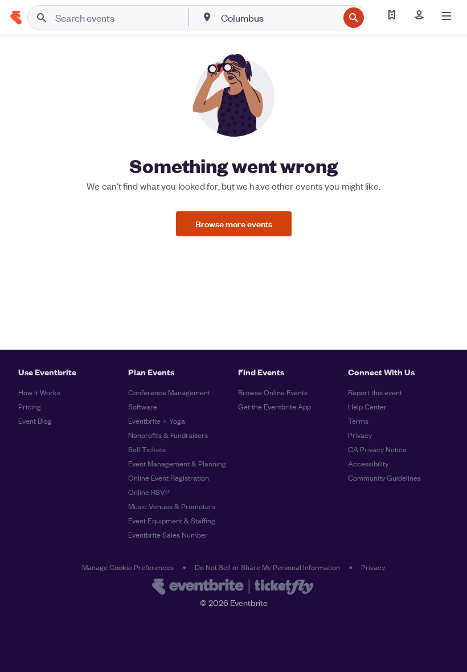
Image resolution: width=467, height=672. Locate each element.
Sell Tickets (147, 449)
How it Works (39, 392)
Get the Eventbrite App (274, 406)
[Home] (16, 17)
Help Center (367, 406)
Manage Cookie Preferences (128, 567)
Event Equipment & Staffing (171, 520)
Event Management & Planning (177, 463)
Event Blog (35, 420)
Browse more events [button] (233, 224)
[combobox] (278, 18)
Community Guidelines (384, 477)
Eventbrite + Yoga (156, 420)
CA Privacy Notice (377, 449)
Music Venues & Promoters (171, 506)
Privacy (360, 434)
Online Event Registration (168, 477)
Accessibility (368, 463)
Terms (358, 420)
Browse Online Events (273, 392)
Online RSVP (149, 491)
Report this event (375, 392)
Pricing (29, 406)
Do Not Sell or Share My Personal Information (267, 567)
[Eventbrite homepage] (233, 588)
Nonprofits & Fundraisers (168, 434)
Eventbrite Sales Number (168, 534)
